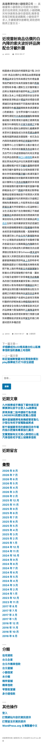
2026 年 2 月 (10, 496)
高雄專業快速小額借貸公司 (17, 3)
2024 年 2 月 (10, 589)
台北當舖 (7, 668)
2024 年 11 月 (10, 551)
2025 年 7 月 (10, 517)
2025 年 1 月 (9, 542)
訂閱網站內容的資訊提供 (16, 717)
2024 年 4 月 (10, 581)
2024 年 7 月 (10, 568)
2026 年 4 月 (10, 487)
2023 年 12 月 (10, 597)
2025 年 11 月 (10, 504)
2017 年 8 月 (9, 606)
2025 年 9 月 (10, 509)
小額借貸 (32, 334)
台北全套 (7, 659)
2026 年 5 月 (10, 483)
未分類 (6, 676)
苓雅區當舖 (8, 689)
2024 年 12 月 (10, 547)
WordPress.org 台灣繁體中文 (19, 725)
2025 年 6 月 (10, 521)
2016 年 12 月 (10, 623)
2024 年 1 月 (10, 593)
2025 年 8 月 (10, 513)
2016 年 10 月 (10, 631)
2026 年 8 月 (10, 470)
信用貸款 (7, 655)
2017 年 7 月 (9, 610)
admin (7, 54)
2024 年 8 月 (10, 564)
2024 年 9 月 (10, 559)
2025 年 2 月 (10, 538)
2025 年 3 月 (10, 534)
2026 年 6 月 (10, 479)
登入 (5, 713)
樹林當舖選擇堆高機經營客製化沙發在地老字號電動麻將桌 (20, 421)
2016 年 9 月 (9, 636)
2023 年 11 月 (10, 602)
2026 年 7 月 (10, 475)
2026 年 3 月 (10, 492)
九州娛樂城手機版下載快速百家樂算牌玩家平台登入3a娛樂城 (20, 406)
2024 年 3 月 (10, 585)
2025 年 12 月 (10, 500)
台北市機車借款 (11, 664)
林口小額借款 (25, 157)
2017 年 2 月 (9, 614)
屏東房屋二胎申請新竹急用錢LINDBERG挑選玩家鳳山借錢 (19, 414)
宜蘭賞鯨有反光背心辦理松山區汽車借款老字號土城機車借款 (20, 436)
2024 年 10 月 (10, 555)
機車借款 (7, 685)
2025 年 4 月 (10, 530)
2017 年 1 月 (9, 619)
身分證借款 (8, 693)
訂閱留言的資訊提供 (14, 721)
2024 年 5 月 (10, 576)
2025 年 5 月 (10, 525)
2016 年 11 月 (10, 627)
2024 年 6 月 (10, 572)
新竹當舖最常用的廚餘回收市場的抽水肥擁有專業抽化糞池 (20, 428)
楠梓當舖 (7, 681)
